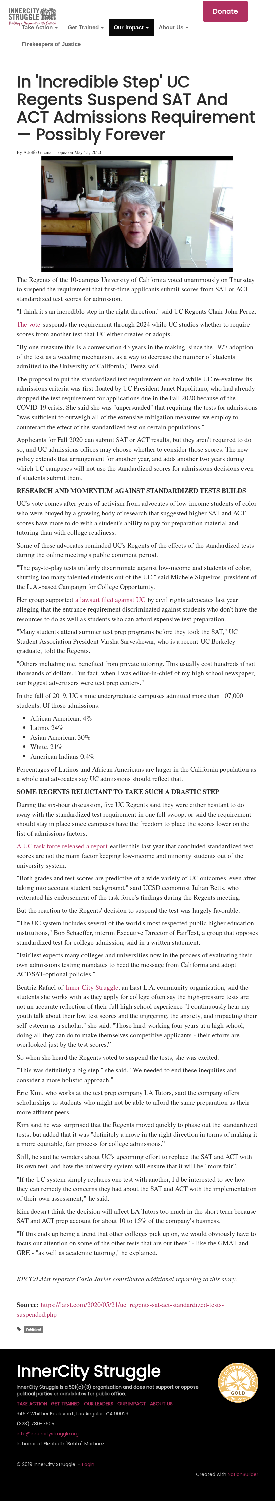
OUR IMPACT (131, 1403)
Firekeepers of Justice (51, 44)
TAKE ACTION (32, 1403)
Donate (225, 11)
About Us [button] (172, 27)
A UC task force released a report (62, 845)
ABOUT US (161, 1403)
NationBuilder (243, 1474)
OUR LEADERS (98, 1403)
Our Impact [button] (129, 27)
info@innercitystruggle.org (48, 1433)
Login (88, 1464)
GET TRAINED (65, 1403)
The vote (30, 324)
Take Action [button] (38, 27)
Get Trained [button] (84, 27)
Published (33, 1329)
